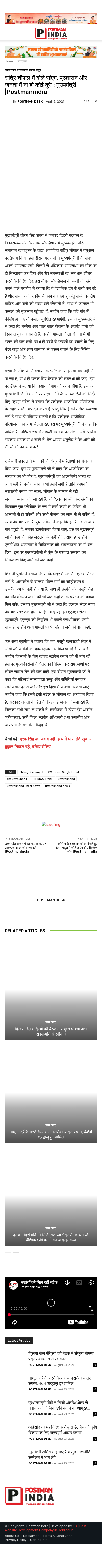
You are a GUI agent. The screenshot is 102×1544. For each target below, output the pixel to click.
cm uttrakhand (17, 779)
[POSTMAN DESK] (9, 101)
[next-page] (16, 1255)
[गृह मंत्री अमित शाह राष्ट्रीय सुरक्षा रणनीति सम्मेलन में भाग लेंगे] (15, 1459)
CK (75, 1526)
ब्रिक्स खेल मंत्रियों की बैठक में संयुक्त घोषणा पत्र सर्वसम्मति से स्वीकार (51, 1031)
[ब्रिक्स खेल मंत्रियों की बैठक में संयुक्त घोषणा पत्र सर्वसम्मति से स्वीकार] (51, 989)
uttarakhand (66, 779)
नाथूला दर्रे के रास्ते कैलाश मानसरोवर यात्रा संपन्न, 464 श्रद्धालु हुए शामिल (51, 1134)
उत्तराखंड (22, 61)
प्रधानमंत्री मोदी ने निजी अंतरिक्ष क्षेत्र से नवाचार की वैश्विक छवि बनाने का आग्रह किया (51, 1237)
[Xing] (51, 909)
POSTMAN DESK (30, 101)
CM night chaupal (31, 772)
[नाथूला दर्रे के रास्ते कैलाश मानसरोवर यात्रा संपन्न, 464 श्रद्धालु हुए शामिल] (51, 1092)
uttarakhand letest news (23, 786)
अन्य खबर (50, 1022)
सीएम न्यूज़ (35, 70)
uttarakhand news (57, 786)
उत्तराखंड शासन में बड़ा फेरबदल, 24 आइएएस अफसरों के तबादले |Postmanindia (26, 847)
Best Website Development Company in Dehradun (45, 1528)
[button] (8, 33)
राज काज (22, 70)
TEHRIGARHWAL (42, 779)
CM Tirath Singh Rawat (63, 772)
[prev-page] (8, 1255)
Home (9, 61)
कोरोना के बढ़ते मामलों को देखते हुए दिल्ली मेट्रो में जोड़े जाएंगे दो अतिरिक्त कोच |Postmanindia (76, 847)
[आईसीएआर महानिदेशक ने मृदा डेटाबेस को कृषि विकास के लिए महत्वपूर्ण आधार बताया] (15, 1434)
